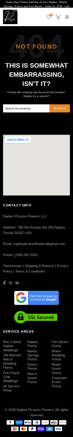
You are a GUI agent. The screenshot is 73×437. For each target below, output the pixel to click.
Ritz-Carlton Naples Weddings (12, 346)
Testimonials (12, 266)
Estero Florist (32, 367)
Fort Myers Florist (60, 344)
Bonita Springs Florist (33, 355)
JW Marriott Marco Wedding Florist (12, 361)
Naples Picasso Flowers (35, 410)
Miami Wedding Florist (58, 355)
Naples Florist (32, 344)
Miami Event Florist (56, 369)
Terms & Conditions (30, 271)
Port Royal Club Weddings (11, 377)
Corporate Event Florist (59, 382)
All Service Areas (11, 388)
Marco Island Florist (32, 378)
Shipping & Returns (39, 266)
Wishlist (51, 15)
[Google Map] (36, 194)
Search (60, 108)
